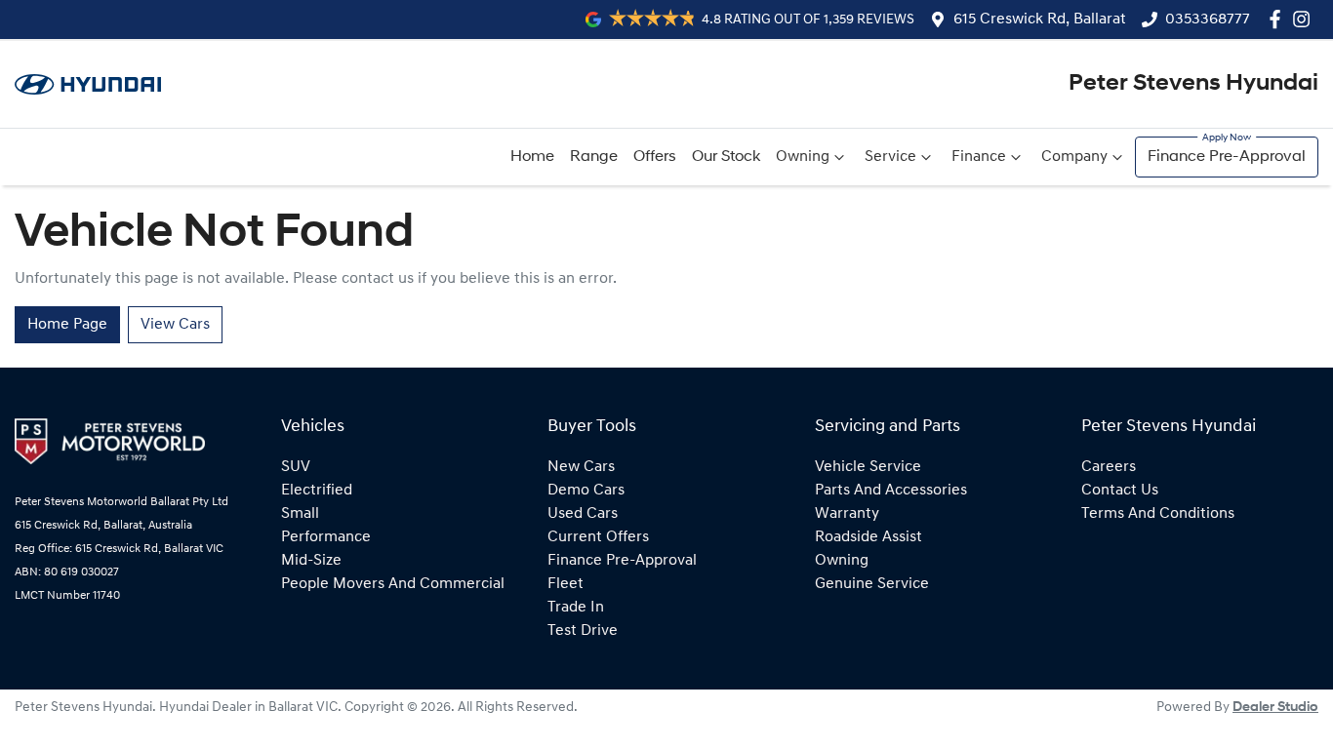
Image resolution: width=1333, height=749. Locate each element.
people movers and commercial (393, 584)
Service (890, 157)
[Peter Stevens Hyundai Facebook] (1279, 19)
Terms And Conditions (1157, 514)
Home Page (67, 325)
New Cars (581, 467)
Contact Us (1119, 490)
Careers (1108, 467)
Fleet (565, 584)
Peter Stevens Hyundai (1193, 84)
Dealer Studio (1275, 707)
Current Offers (598, 537)
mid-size (311, 561)
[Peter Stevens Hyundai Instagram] (1305, 19)
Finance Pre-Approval (1227, 157)
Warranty (847, 514)
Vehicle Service (868, 467)
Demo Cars (586, 490)
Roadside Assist (868, 537)
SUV (295, 467)
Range (594, 157)
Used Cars (582, 514)
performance (326, 537)
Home (532, 157)
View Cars (175, 325)
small (300, 514)
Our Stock (726, 157)
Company (1074, 157)
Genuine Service (872, 584)
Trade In (575, 607)
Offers (654, 157)
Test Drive (582, 631)
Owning (802, 157)
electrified (316, 490)
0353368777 (1207, 19)
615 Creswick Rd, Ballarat (1039, 19)
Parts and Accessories (891, 490)
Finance (978, 157)
